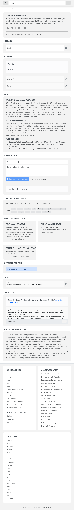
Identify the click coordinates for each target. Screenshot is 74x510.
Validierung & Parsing (49, 395)
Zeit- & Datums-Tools (48, 383)
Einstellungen (11, 398)
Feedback (10, 392)
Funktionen (11, 386)
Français (10, 444)
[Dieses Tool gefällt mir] (8, 28)
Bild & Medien (46, 392)
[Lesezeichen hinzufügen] (25, 28)
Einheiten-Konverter (48, 386)
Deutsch (10, 447)
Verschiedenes (46, 414)
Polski (9, 474)
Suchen (9, 377)
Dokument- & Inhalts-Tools (51, 408)
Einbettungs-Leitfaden (15, 389)
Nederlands (11, 483)
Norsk (9, 453)
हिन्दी (8, 477)
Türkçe (9, 486)
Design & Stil (45, 417)
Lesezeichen (11, 374)
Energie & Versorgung (49, 426)
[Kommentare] (19, 28)
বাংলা (8, 496)
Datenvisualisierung (48, 423)
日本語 (9, 493)
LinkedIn (10, 422)
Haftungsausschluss (14, 408)
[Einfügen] (66, 48)
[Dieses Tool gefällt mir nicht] (12, 28)
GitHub (9, 416)
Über (8, 383)
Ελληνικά (10, 489)
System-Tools (46, 398)
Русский (10, 456)
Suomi (9, 471)
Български (10, 499)
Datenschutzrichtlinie (14, 404)
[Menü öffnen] (68, 3)
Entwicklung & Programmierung (53, 389)
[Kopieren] (66, 79)
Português (10, 462)
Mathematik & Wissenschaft (51, 420)
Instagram (10, 419)
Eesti (8, 468)
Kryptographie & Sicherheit (51, 377)
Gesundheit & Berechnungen (51, 404)
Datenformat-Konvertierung (51, 380)
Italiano (9, 450)
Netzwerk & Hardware (49, 411)
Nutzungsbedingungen (15, 401)
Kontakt (9, 395)
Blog (8, 380)
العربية (9, 480)
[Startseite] (5, 3)
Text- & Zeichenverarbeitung (51, 374)
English (9, 440)
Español (9, 459)
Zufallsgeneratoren (48, 401)
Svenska (10, 465)
